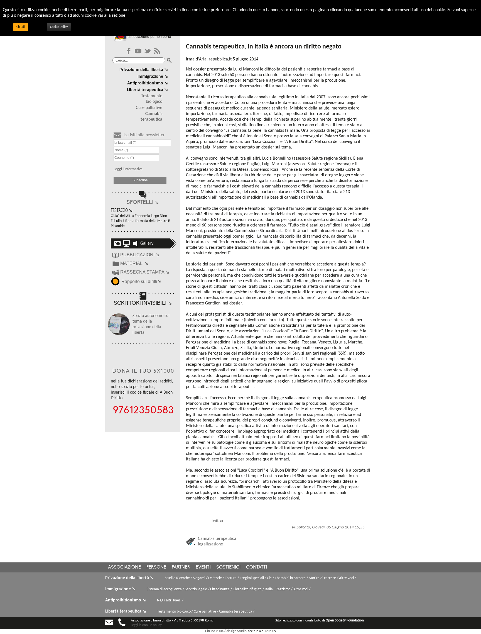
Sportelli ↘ (143, 202)
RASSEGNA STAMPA (144, 272)
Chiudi (20, 27)
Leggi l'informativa (128, 169)
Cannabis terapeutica (217, 539)
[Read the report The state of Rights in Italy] (116, 281)
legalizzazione (210, 544)
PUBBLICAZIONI (139, 254)
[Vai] (169, 60)
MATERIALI (134, 263)
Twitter (217, 521)
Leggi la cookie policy (146, 625)
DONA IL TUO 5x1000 (143, 371)
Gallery (146, 243)
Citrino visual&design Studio (226, 631)
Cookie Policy (59, 27)
